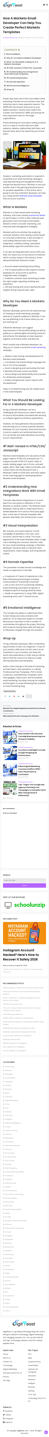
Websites (8, 1074)
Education (9, 1082)
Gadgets (8, 1119)
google (8, 1217)
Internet (8, 1134)
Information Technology (14, 1194)
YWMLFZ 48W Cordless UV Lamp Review (18, 1018)
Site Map (6, 1380)
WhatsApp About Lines (11, 1039)
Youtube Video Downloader (16, 1221)
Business (8, 1070)
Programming (10, 1157)
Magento (8, 1251)
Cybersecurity (10, 1183)
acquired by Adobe (37, 215)
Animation (9, 1258)
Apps (7, 1093)
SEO (30, 1354)
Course (8, 1232)
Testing (8, 1187)
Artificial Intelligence (13, 1123)
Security (8, 1164)
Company (9, 1175)
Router (7, 1299)
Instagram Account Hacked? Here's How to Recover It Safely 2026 (21, 955)
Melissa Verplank (9, 965)
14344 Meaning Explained (13, 1014)
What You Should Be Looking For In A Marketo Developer (21, 63)
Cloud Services (11, 1190)
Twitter (8, 1415)
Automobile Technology (14, 1228)
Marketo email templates (31, 195)
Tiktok (7, 1303)
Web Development (12, 1145)
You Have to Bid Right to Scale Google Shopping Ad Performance (31, 753)
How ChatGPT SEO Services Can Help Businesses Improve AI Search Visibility (31, 736)
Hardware (9, 1239)
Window (8, 1224)
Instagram (9, 1418)
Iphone (8, 1281)
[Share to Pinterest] (14, 696)
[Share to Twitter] (9, 696)
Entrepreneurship (12, 1277)
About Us (7, 1358)
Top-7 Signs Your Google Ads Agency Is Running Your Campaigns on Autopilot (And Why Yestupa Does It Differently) (32, 790)
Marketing (9, 1138)
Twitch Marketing (11, 1307)
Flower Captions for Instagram (14, 1051)
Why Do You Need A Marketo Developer (23, 58)
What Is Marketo (13, 54)
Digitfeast (20, 1430)
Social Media (10, 1078)
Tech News (9, 1142)
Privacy (6, 1376)
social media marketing (14, 1172)
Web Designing (11, 1168)
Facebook (8, 1411)
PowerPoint (9, 1296)
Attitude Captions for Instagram (15, 1043)
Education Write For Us (12, 1373)
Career (8, 1127)
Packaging (9, 1269)
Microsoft (8, 1205)
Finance (8, 1085)
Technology (9, 1067)
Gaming (8, 1112)
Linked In (8, 1422)
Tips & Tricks (10, 1160)
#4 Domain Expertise (15, 82)
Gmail (7, 1266)
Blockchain (9, 1247)
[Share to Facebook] (5, 696)
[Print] (23, 696)
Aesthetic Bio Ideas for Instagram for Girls (19, 1028)
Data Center (10, 1262)
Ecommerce (10, 1153)
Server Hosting (11, 1198)
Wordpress (9, 1202)
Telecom (8, 1149)
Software (8, 1097)
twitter (7, 1273)
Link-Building (10, 1284)
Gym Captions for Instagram (14, 1047)
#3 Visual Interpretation (17, 78)
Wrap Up (10, 89)
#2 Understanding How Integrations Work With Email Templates (21, 73)
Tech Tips (8, 1115)
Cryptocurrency (11, 1130)
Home (5, 1354)
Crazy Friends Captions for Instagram (17, 1036)
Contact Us (7, 1361)
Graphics (8, 1179)
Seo (6, 1108)
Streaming (9, 1254)
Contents (10, 50)
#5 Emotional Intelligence (18, 85)
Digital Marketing (11, 38)
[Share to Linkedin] (19, 696)
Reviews (8, 1089)
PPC (6, 1292)
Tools (7, 1104)
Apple (7, 1213)
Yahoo (7, 1311)
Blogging (8, 1236)
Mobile (7, 1288)
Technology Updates (13, 1209)
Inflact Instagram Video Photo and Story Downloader (23, 988)
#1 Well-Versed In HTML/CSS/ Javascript (24, 68)
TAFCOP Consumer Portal (12, 1004)
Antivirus (8, 1243)
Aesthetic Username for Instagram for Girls (19, 1032)
